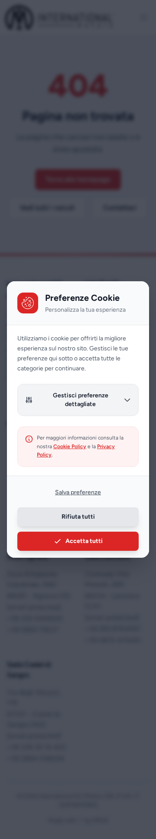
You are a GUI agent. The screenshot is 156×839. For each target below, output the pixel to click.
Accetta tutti (84, 541)
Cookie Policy (69, 446)
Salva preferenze (78, 492)
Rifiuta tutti (78, 516)
